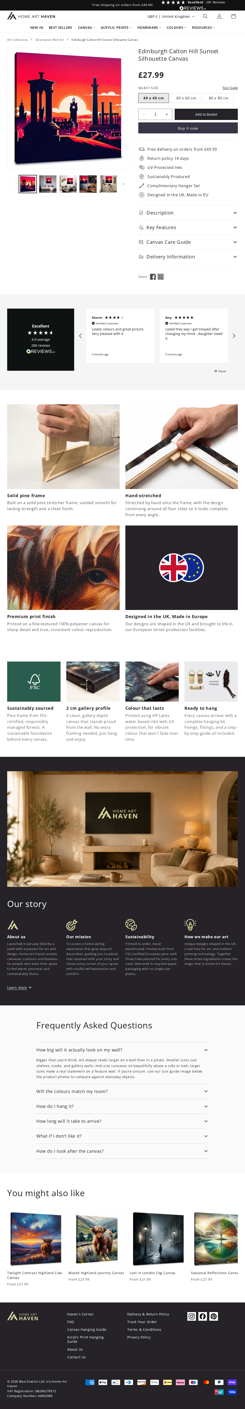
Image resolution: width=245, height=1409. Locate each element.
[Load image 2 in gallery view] (48, 184)
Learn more (17, 987)
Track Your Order (142, 1321)
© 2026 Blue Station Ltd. (26, 1381)
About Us (75, 1349)
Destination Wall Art (50, 40)
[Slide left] (12, 184)
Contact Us (76, 1357)
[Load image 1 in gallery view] (28, 184)
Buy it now (188, 128)
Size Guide (230, 88)
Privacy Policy (138, 1337)
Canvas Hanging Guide (86, 1329)
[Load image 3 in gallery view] (68, 184)
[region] (157, 336)
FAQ (70, 1321)
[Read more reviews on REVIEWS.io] (40, 352)
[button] (205, 16)
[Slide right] (123, 184)
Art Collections (17, 40)
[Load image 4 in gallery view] (88, 184)
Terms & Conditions (144, 1329)
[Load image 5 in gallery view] (108, 184)
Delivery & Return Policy (148, 1314)
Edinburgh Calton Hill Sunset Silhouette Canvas (105, 40)
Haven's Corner (80, 1314)
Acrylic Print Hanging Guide (85, 1339)
